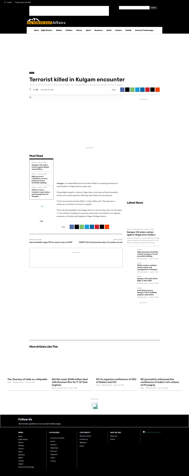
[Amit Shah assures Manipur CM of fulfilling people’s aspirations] (131, 291)
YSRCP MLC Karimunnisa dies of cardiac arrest (100, 242)
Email (82, 446)
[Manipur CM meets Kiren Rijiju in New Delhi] (131, 280)
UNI (37, 89)
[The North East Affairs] (93, 21)
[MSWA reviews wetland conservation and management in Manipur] (131, 266)
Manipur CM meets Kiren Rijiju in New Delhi (147, 280)
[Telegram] (137, 89)
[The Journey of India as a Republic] (28, 362)
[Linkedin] (142, 89)
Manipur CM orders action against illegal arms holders (40, 167)
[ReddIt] (157, 89)
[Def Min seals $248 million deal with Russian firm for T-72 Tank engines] (72, 362)
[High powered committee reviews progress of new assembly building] (131, 253)
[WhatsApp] (132, 89)
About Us (113, 436)
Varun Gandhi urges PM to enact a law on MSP (50, 242)
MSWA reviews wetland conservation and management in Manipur (41, 193)
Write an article (85, 436)
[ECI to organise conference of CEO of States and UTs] (116, 362)
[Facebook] (172, 3)
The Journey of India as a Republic (27, 379)
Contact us (84, 439)
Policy (112, 439)
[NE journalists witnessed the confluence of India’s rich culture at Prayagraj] (161, 362)
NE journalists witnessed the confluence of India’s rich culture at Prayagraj (160, 382)
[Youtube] (184, 3)
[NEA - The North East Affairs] (157, 437)
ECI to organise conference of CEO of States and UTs (116, 381)
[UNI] (31, 89)
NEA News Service (138, 229)
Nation (32, 73)
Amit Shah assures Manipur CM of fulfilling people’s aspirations (147, 292)
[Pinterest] (147, 89)
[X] (178, 3)
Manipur (34, 162)
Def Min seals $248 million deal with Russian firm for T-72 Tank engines (70, 382)
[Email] (152, 89)
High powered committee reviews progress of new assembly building (40, 179)
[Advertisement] (69, 11)
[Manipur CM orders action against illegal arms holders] (143, 216)
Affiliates (83, 443)
